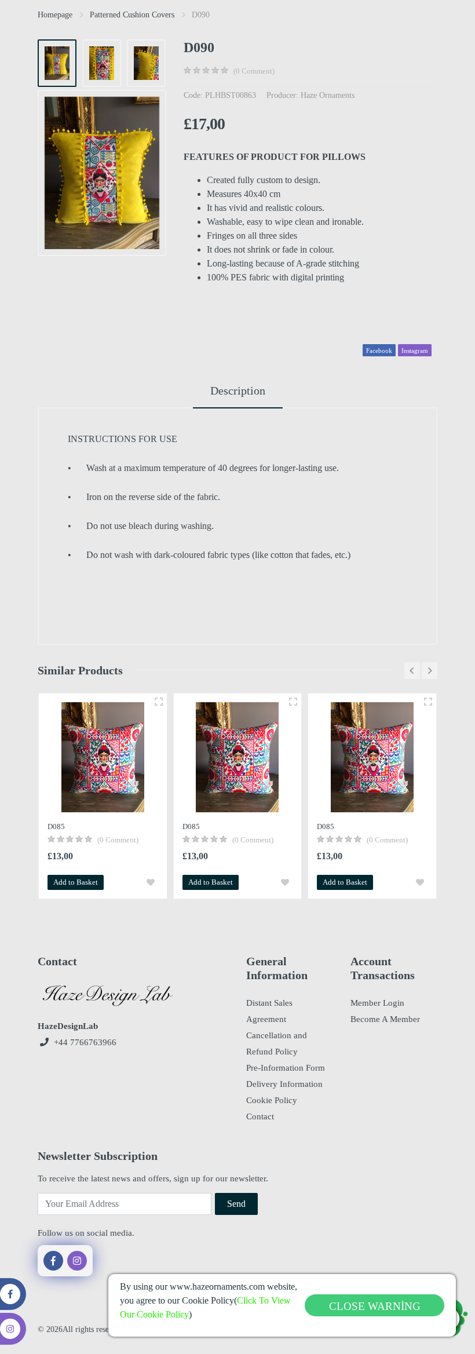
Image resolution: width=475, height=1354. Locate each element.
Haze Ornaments (328, 95)
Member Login (377, 1003)
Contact (260, 1116)
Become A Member (385, 1019)
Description (237, 390)
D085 (56, 826)
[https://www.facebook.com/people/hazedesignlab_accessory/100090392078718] (53, 1261)
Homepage (55, 14)
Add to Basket (75, 882)
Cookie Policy (271, 1100)
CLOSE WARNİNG (375, 1306)
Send (236, 1204)
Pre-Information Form (285, 1067)
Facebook (379, 350)
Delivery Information (284, 1084)
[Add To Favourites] (150, 882)
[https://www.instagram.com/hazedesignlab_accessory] (77, 1261)
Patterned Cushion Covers (132, 14)
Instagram (414, 350)
